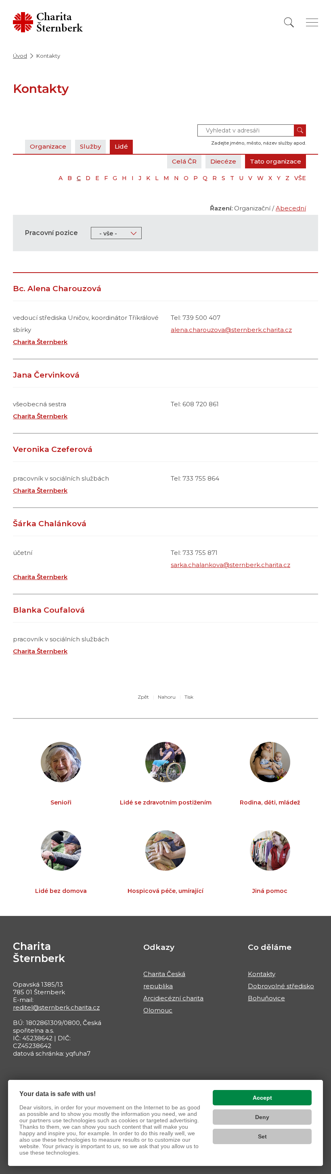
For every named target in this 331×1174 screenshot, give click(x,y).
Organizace (48, 146)
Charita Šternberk (40, 342)
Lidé (121, 146)
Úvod (20, 56)
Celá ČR (184, 161)
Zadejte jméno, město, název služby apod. (258, 143)
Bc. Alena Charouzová (57, 288)
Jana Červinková (46, 375)
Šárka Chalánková (49, 523)
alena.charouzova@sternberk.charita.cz (231, 330)
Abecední (291, 208)
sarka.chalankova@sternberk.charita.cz (230, 565)
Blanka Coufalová (49, 610)
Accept (262, 1097)
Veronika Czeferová (52, 449)
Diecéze (223, 161)
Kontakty (261, 974)
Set (262, 1136)
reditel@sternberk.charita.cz (56, 1007)
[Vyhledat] (289, 22)
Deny (262, 1117)
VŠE (300, 178)
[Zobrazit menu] (312, 22)
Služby (90, 146)
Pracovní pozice (51, 233)
